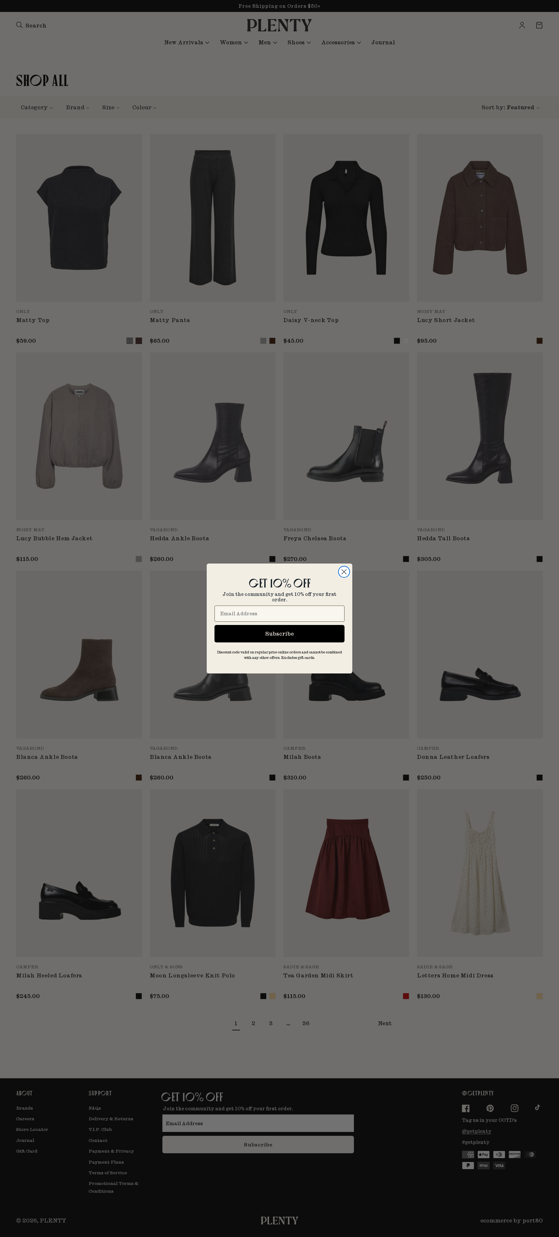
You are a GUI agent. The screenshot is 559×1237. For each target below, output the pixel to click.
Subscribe (279, 633)
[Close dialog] (344, 571)
